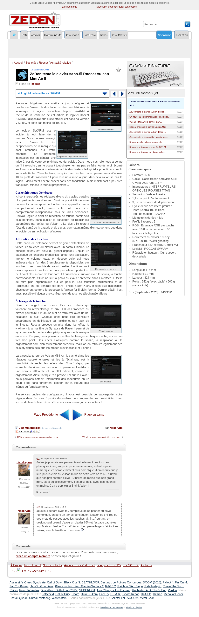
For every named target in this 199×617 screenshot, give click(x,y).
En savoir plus (69, 6)
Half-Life (146, 594)
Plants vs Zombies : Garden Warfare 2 (79, 586)
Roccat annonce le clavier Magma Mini (147, 127)
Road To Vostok (29, 590)
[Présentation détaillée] (114, 94)
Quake (23, 598)
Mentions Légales (134, 607)
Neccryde (116, 427)
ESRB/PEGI (131, 565)
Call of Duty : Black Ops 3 (63, 582)
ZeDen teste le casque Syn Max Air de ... (148, 137)
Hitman (157, 594)
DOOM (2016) (152, 582)
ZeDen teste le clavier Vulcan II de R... (147, 112)
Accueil (18, 62)
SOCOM (132, 598)
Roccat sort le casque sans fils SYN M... (148, 147)
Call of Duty (62, 594)
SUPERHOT (87, 590)
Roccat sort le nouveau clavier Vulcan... (148, 152)
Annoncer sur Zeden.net (79, 565)
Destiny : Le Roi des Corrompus (120, 582)
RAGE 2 (110, 586)
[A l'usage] (122, 94)
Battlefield (48, 594)
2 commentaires (29, 427)
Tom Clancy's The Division (113, 590)
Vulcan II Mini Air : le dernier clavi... (145, 122)
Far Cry (104, 594)
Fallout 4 (168, 582)
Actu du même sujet (143, 93)
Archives (146, 565)
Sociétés (31, 62)
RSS (13, 571)
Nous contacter (52, 565)
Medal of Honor (173, 594)
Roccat (43, 62)
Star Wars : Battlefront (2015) (59, 590)
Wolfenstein (59, 598)
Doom (75, 594)
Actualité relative (60, 62)
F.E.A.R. (115, 594)
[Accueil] (14, 35)
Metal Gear (147, 598)
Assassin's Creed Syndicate (27, 582)
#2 (38, 507)
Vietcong (44, 598)
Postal (13, 598)
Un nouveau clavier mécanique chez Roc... (149, 117)
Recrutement (32, 565)
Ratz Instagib (152, 586)
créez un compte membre (33, 556)
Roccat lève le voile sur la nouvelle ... (146, 142)
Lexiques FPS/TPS (109, 565)
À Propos (16, 565)
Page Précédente (46, 414)
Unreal (33, 598)
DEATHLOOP (90, 582)
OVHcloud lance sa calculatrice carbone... (101, 437)
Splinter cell (118, 598)
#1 (38, 458)
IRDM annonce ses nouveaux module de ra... (38, 437)
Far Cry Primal (19, 586)
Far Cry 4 (181, 582)
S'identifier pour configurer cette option (116, 6)
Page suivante (94, 414)
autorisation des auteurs (111, 607)
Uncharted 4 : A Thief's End (149, 590)
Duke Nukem (89, 594)
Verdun (172, 590)
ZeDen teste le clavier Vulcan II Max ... (147, 132)
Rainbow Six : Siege (130, 586)
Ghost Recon (130, 594)
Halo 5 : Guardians (41, 586)
